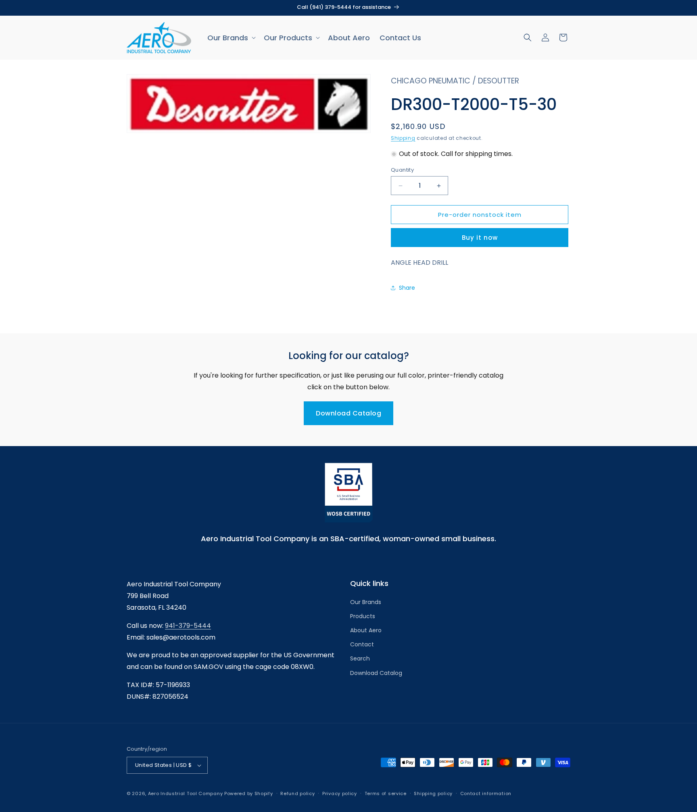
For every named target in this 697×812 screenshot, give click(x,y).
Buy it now (480, 237)
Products (362, 616)
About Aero (366, 630)
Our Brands (365, 602)
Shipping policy (433, 793)
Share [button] (407, 288)
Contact (362, 644)
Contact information (485, 793)
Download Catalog (348, 413)
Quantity (402, 170)
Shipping (403, 138)
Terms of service (386, 793)
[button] (230, 37)
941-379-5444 (188, 625)
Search (360, 658)
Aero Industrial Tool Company (185, 793)
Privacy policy (339, 793)
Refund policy (297, 793)
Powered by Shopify (248, 793)
